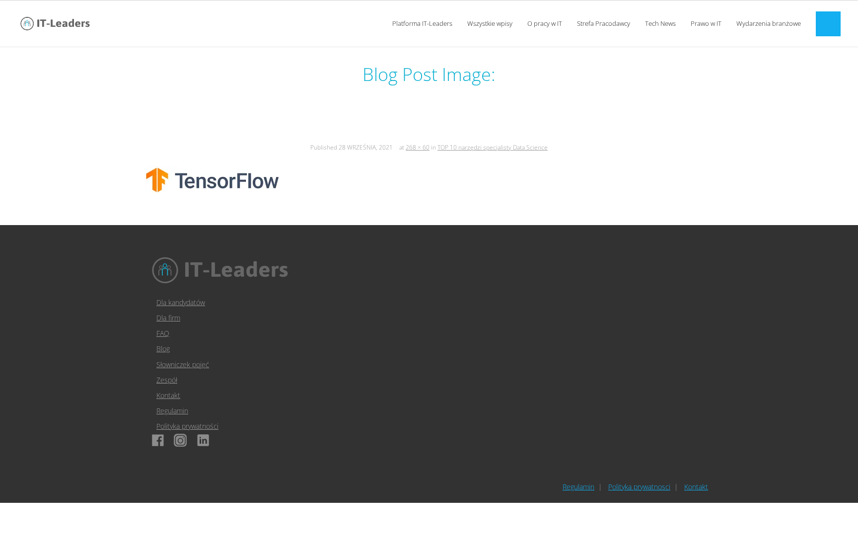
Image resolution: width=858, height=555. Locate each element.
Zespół (166, 380)
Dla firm (168, 317)
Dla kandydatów (180, 302)
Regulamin (172, 410)
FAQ (162, 333)
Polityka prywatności (187, 426)
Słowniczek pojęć (182, 364)
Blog (163, 348)
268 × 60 (417, 147)
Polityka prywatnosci (639, 486)
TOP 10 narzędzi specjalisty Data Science (492, 147)
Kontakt (168, 395)
